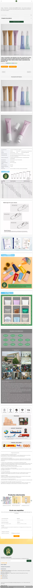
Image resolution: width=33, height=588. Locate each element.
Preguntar (5, 66)
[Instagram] (6, 563)
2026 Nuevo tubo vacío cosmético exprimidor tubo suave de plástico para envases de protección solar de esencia (7, 505)
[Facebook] (1, 563)
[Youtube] (4, 563)
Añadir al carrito (13, 66)
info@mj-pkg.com (5, 575)
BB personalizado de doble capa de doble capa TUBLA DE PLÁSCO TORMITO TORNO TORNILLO (16, 505)
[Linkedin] (3, 563)
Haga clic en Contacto (16, 21)
